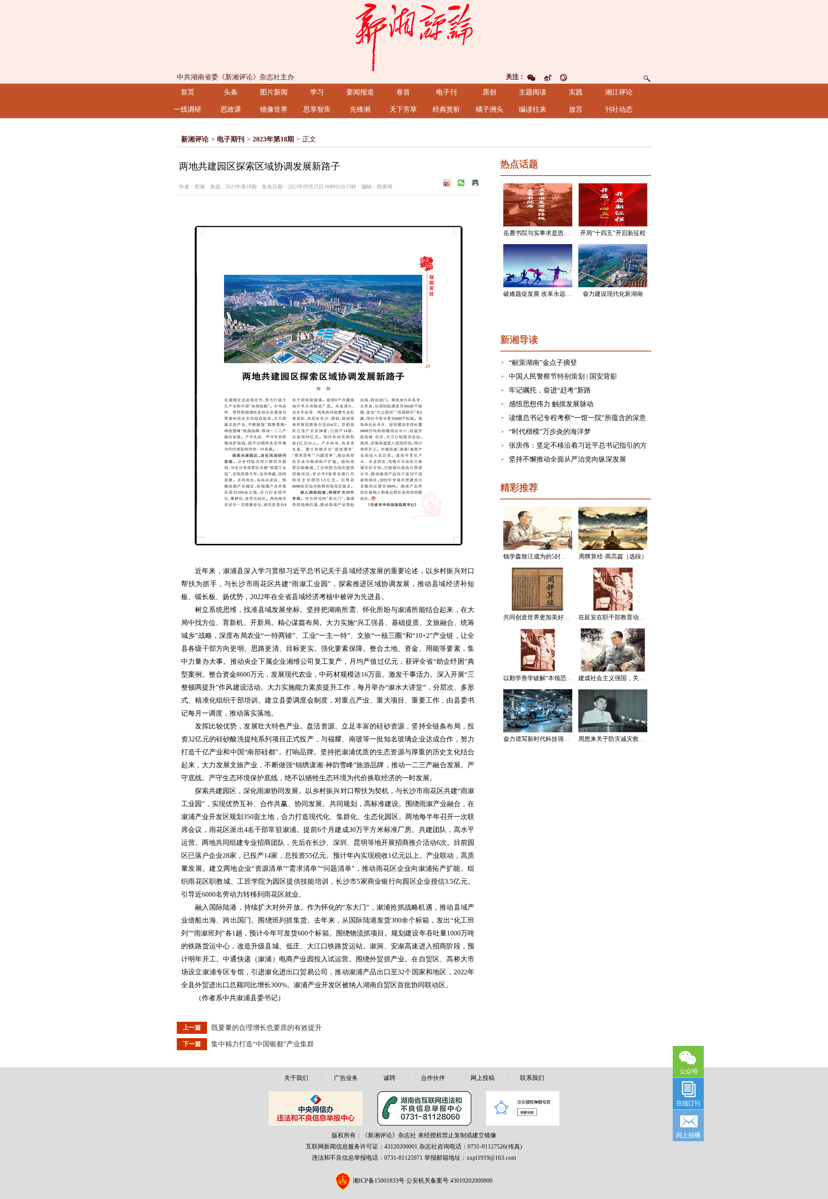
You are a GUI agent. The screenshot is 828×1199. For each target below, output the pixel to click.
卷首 (403, 92)
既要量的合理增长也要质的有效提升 (266, 1027)
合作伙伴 (433, 1078)
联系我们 (532, 1078)
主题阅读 (532, 92)
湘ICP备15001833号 (379, 1180)
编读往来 (532, 109)
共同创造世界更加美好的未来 (542, 617)
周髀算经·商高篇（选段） (613, 556)
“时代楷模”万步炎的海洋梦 (550, 431)
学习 (317, 92)
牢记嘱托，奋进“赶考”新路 (550, 390)
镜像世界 (274, 109)
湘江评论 (619, 92)
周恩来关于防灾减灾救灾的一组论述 (626, 739)
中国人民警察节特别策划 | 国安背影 (563, 376)
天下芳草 (403, 109)
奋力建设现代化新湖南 (613, 294)
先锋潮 (360, 109)
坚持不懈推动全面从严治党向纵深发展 (567, 459)
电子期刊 (231, 139)
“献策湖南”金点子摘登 (543, 362)
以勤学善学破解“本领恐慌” (539, 678)
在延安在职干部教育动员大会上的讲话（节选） (641, 617)
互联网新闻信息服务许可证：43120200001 (361, 1146)
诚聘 (389, 1078)
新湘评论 (195, 139)
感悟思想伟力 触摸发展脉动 (551, 404)
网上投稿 (482, 1078)
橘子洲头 (489, 109)
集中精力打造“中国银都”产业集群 (262, 1044)
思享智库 (317, 109)
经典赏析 (446, 109)
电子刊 (446, 92)
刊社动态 (619, 109)
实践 (576, 92)
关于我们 (296, 1078)
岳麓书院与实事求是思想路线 (542, 233)
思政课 (230, 109)
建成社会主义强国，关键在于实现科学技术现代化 (644, 678)
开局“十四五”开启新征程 (613, 233)
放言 (576, 109)
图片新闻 (274, 92)
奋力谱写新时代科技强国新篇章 (545, 739)
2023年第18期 (273, 139)
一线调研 (187, 109)
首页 (187, 92)
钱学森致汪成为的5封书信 (538, 556)
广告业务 (346, 1078)
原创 (489, 92)
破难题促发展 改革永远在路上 (543, 294)
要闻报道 (360, 92)
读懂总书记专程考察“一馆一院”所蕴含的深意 (577, 417)
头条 (231, 92)
